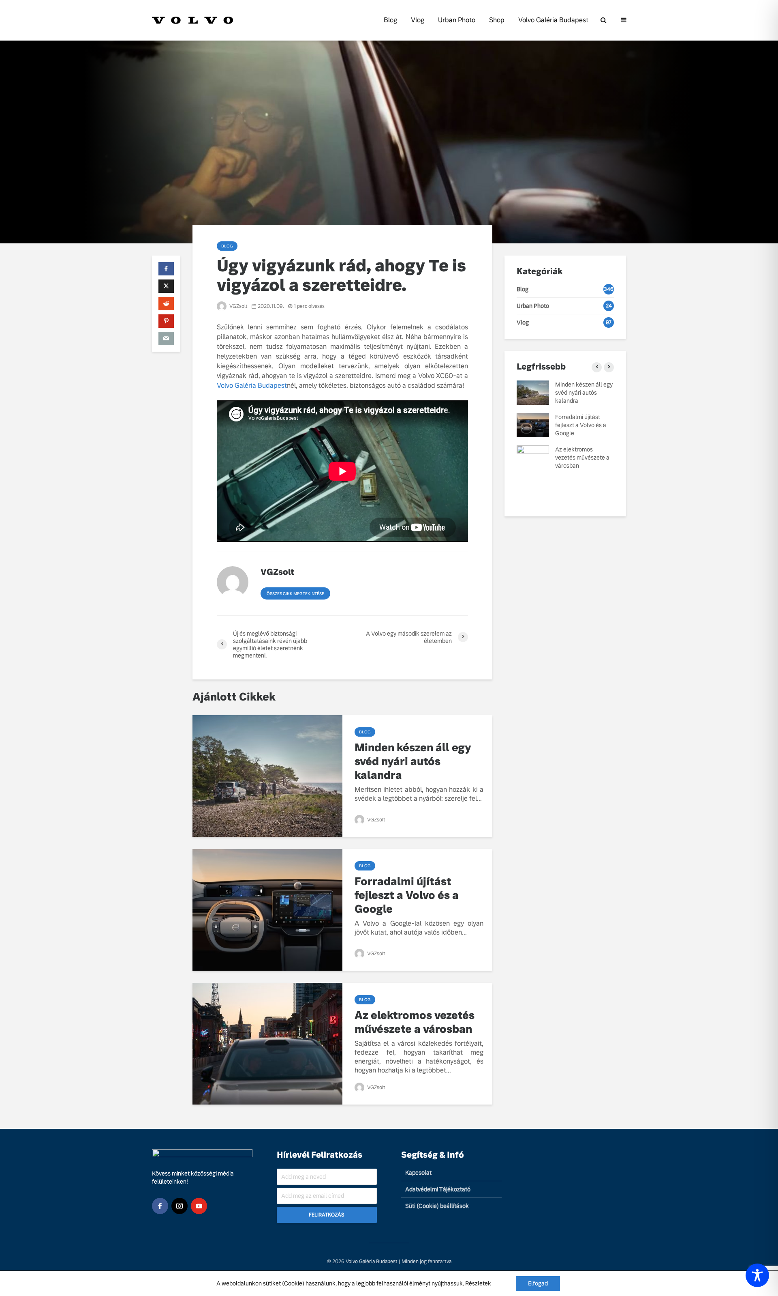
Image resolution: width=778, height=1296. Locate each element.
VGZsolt (238, 306)
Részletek (478, 1283)
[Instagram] (179, 1206)
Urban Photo (456, 20)
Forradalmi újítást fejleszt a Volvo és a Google (407, 895)
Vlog (417, 20)
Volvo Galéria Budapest (553, 20)
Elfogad (538, 1283)
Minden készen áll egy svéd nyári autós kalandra (413, 761)
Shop (496, 20)
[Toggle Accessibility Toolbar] (757, 1275)
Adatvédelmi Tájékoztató (437, 1189)
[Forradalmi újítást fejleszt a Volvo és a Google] (267, 909)
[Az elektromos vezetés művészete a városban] (267, 1043)
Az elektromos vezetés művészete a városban (414, 1022)
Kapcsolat (418, 1172)
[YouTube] (199, 1206)
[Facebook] (160, 1206)
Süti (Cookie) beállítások (437, 1206)
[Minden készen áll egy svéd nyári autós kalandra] (267, 775)
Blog (390, 20)
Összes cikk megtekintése (295, 593)
